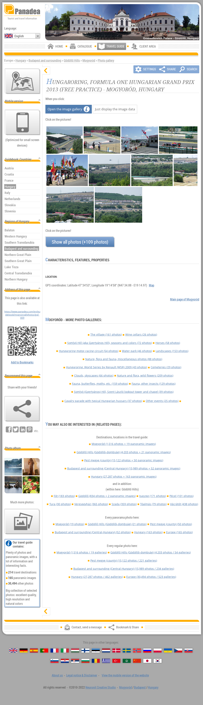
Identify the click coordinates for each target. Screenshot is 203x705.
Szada (124, 504)
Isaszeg (152, 496)
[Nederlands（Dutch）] (106, 650)
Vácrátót (184, 504)
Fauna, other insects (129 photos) (153, 383)
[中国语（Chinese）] (137, 661)
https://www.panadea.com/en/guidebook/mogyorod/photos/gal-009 (22, 314)
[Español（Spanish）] (34, 650)
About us (57, 675)
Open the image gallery (65, 109)
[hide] (46, 70)
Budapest (140, 687)
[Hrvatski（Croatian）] (65, 661)
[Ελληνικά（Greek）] (106, 661)
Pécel (181, 496)
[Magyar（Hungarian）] (75, 650)
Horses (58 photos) (167, 343)
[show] (46, 611)
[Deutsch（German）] (23, 650)
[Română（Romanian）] (96, 661)
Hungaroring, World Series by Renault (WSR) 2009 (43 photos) (106, 367)
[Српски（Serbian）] (75, 661)
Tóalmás (153, 504)
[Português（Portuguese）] (44, 650)
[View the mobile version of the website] (22, 122)
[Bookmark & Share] (22, 409)
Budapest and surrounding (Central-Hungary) (123, 468)
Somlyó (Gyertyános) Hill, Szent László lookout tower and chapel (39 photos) (123, 392)
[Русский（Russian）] (147, 650)
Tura (60, 504)
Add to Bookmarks (22, 362)
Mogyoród (88, 60)
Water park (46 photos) (137, 351)
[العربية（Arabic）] (127, 661)
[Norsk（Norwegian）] (137, 650)
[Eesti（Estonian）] (96, 650)
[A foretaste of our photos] (22, 521)
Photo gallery (106, 60)
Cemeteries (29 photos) (166, 367)
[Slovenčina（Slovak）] (188, 650)
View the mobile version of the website (125, 675)
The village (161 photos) (106, 334)
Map (151, 285)
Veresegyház (91, 504)
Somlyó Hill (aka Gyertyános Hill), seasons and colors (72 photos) (109, 343)
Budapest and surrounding (45, 60)
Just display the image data (115, 109)
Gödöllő (107, 496)
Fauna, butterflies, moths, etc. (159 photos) (100, 383)
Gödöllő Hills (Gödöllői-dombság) (124, 452)
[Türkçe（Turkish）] (116, 661)
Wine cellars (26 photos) (141, 334)
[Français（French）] (54, 650)
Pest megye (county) (123, 460)
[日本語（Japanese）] (147, 661)
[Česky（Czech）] (178, 650)
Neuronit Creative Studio (100, 687)
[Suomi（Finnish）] (85, 650)
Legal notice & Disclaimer (81, 675)
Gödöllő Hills (72, 60)
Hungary (20, 60)
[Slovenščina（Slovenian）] (54, 661)
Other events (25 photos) (162, 401)
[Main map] (22, 81)
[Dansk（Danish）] (116, 650)
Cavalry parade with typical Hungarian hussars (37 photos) (103, 401)
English (19, 36)
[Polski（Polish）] (157, 650)
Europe (179, 532)
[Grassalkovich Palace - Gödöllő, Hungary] (122, 22)
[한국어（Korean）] (157, 661)
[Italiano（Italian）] (65, 650)
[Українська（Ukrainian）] (168, 650)
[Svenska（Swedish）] (127, 650)
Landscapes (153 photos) (172, 351)
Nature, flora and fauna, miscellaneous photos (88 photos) (123, 359)
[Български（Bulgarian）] (85, 661)
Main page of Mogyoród (184, 299)
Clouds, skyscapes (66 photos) (93, 375)
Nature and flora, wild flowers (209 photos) (145, 375)
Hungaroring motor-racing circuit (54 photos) (88, 351)
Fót (64, 496)
